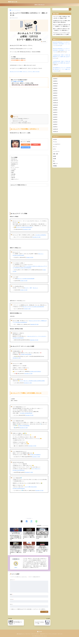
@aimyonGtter (34, 486)
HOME (40, 631)
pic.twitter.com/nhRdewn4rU (21, 322)
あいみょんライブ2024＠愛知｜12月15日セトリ (20, 118)
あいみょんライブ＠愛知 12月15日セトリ (19, 184)
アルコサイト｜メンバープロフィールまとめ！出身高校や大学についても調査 (61, 33)
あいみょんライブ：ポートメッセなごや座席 (20, 121)
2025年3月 (55, 93)
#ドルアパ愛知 (28, 486)
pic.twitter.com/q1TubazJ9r (18, 337)
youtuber (55, 139)
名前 (11, 594)
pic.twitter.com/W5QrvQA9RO (39, 380)
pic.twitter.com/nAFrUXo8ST (18, 255)
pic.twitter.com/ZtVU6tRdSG (23, 425)
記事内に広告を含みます (40, 4)
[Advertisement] (29, 103)
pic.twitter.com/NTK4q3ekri (26, 354)
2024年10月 (55, 105)
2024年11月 (55, 102)
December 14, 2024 (27, 229)
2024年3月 (55, 122)
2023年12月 (55, 129)
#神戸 (31, 287)
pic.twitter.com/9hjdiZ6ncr (41, 234)
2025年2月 (55, 95)
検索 (70, 9)
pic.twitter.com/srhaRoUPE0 (38, 306)
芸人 (54, 161)
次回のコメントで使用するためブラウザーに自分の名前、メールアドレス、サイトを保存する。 (28, 609)
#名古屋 (30, 380)
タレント (55, 146)
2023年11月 (55, 131)
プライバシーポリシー (35, 633)
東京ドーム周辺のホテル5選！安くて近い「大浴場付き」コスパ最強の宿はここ (61, 29)
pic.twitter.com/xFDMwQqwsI (19, 470)
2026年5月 (55, 81)
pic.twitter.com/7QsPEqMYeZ (25, 267)
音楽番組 (55, 165)
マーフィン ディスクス (52, 633)
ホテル (54, 149)
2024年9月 (55, 107)
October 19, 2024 (29, 257)
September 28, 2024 (34, 324)
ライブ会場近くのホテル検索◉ (17, 81)
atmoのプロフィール (44, 633)
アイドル (55, 141)
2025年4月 (55, 90)
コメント (12, 579)
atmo (59, 45)
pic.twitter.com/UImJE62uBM (28, 278)
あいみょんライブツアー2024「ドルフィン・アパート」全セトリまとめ (24, 71)
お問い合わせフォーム (21, 633)
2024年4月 (55, 119)
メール (12, 599)
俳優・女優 (55, 153)
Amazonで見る (25, 144)
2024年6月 (55, 114)
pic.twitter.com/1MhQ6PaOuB (26, 413)
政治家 (54, 156)
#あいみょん (18, 227)
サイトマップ (28, 633)
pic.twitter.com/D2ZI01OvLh (26, 227)
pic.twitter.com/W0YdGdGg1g (19, 488)
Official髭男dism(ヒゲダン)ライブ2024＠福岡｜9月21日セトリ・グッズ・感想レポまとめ (61, 69)
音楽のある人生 (12, 1)
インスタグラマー (56, 144)
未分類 (54, 158)
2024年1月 (55, 126)
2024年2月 (55, 124)
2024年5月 (55, 117)
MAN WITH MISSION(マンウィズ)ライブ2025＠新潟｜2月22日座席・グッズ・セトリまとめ (61, 44)
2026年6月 (55, 78)
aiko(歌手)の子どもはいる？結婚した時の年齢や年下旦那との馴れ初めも (61, 21)
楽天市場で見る (36, 144)
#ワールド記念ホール (29, 266)
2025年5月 (55, 88)
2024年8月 (55, 110)
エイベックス (60, 633)
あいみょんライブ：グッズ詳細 (18, 120)
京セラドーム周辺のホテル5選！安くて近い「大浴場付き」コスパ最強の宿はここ (61, 25)
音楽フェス (55, 163)
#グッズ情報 (40, 320)
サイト (11, 604)
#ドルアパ (27, 287)
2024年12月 (55, 100)
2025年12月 (55, 83)
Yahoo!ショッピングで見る (26, 147)
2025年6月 (55, 85)
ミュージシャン (45, 525)
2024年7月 (55, 112)
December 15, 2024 (29, 415)
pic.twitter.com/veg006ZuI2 (35, 454)
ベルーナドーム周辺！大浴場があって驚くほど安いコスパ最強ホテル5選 (61, 17)
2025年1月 (55, 97)
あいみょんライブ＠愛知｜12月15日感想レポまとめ (21, 122)
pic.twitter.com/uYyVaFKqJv (35, 371)
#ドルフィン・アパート (37, 336)
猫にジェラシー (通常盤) (25, 141)
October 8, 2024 (27, 308)
